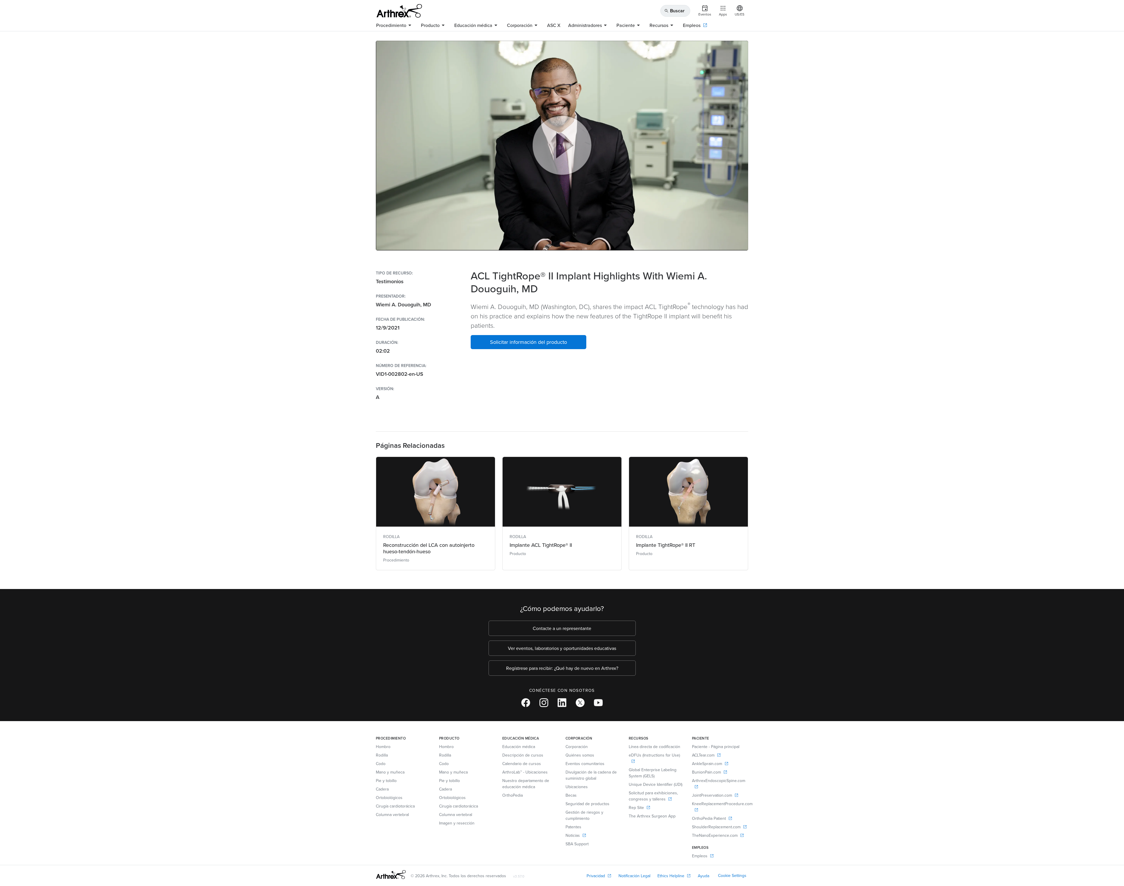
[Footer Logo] (391, 874)
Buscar (674, 10)
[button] (528, 342)
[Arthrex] (399, 11)
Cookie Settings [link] (732, 875)
